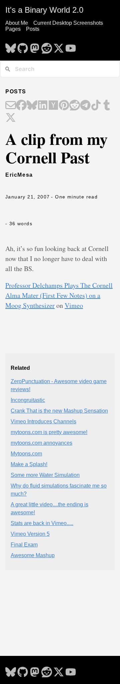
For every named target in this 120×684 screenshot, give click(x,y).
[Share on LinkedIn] (42, 106)
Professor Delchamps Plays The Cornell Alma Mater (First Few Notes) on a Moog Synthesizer (59, 295)
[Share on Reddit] (74, 106)
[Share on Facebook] (21, 106)
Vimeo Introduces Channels (43, 421)
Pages (13, 29)
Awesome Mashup (33, 555)
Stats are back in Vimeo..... (42, 523)
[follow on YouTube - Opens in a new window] (70, 46)
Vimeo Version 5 (30, 534)
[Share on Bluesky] (32, 106)
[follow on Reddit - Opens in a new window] (46, 46)
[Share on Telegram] (85, 106)
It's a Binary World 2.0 (44, 9)
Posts (32, 29)
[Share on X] (10, 118)
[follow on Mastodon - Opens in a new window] (34, 46)
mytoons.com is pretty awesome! (49, 432)
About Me (16, 23)
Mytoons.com (26, 453)
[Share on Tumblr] (106, 106)
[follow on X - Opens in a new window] (58, 46)
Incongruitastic (28, 400)
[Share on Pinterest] (64, 106)
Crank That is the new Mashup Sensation (59, 411)
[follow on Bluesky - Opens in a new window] (10, 46)
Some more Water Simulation (45, 475)
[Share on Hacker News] (53, 106)
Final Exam (24, 544)
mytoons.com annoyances (41, 443)
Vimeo (74, 305)
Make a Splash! (29, 464)
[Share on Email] (10, 106)
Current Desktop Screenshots (68, 23)
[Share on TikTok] (96, 106)
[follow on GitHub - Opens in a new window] (22, 46)
